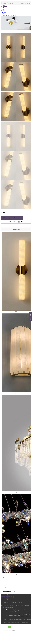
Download (3, 12)
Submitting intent (7, 591)
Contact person (7, 581)
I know (9, 633)
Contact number (7, 584)
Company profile (5, 15)
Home (2, 9)
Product (3, 10)
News (2, 13)
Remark (5, 587)
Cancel (13, 591)
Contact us (13, 15)
